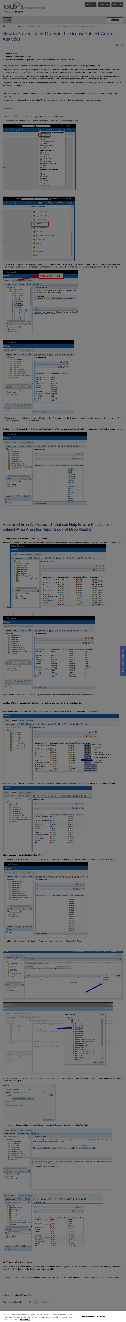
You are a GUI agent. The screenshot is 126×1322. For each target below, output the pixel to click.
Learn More (24, 1319)
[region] (63, 1316)
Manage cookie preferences (93, 1316)
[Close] (122, 1316)
